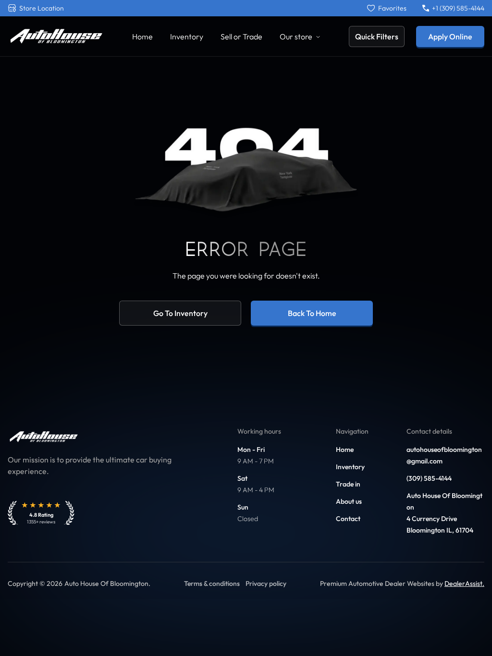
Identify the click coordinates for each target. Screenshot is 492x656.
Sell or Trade (241, 36)
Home (142, 36)
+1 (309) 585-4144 (458, 8)
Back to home (312, 313)
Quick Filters (376, 36)
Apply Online (450, 36)
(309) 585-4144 (429, 478)
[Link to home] (56, 36)
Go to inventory (180, 313)
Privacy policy (266, 583)
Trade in (348, 484)
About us (349, 501)
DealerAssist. (464, 583)
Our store (296, 36)
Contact (348, 518)
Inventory (186, 36)
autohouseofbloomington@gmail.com (444, 455)
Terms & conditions (212, 583)
